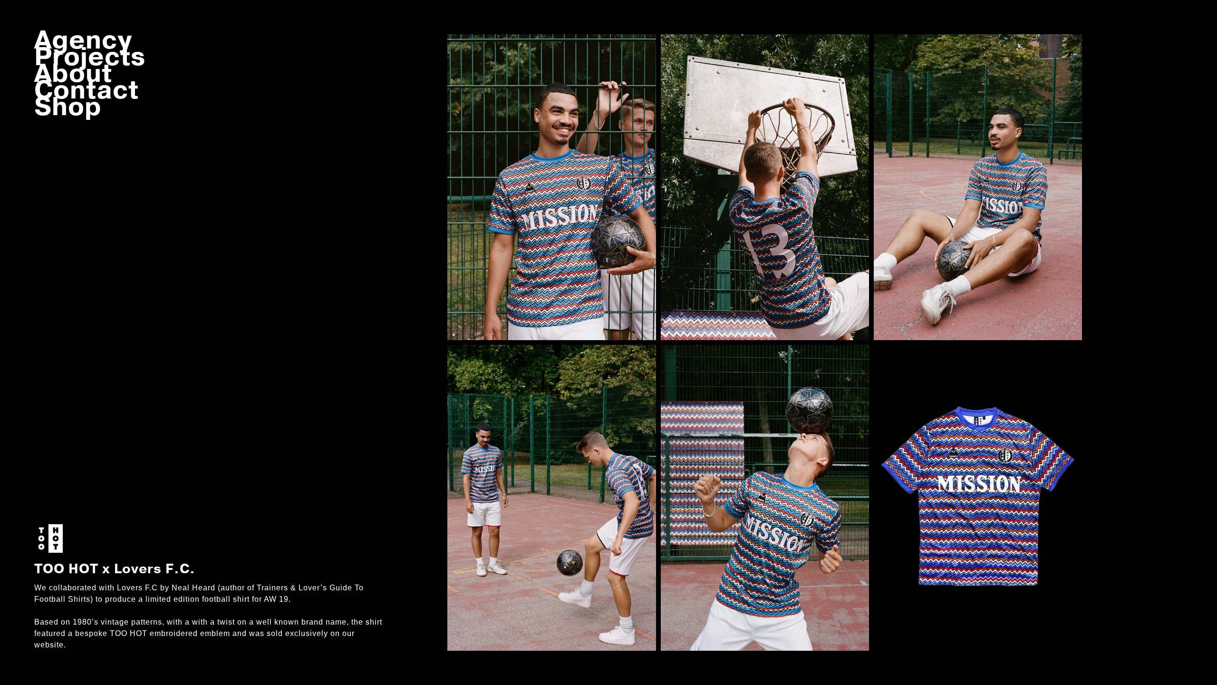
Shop (68, 106)
